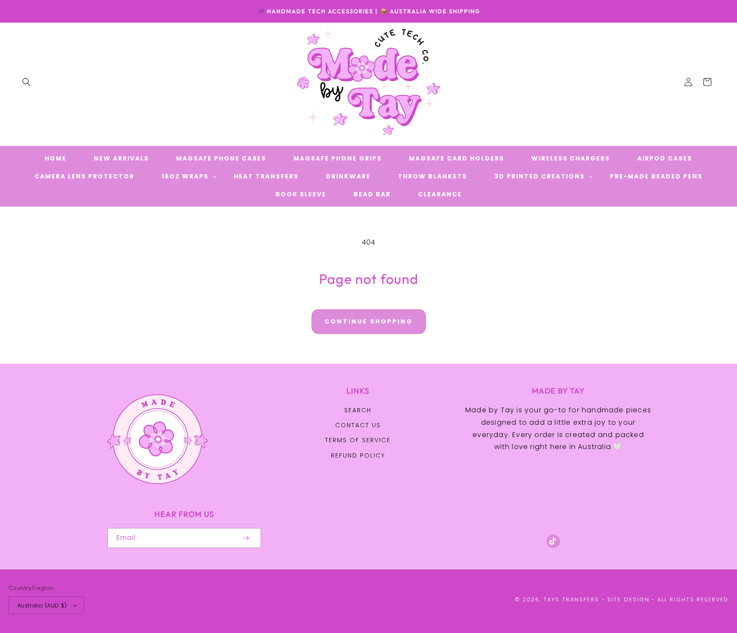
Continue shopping (369, 321)
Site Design (628, 599)
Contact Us (358, 425)
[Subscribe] (246, 538)
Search (357, 410)
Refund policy (358, 455)
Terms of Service (358, 440)
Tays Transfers (571, 599)
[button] (26, 82)
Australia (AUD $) (42, 605)
